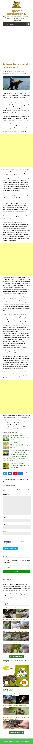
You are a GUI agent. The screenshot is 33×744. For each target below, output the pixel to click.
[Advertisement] (16, 43)
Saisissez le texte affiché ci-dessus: (20, 542)
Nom (4, 517)
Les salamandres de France (11, 608)
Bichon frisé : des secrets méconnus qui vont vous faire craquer (19, 437)
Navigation (10, 24)
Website (5, 531)
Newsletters (12, 741)
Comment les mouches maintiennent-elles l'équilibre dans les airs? (19, 465)
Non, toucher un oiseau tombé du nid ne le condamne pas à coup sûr (16, 718)
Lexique (6, 741)
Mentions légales (20, 741)
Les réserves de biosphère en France (14, 619)
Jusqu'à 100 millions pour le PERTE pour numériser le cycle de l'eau (20, 445)
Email (4, 524)
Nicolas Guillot (8, 71)
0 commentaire (22, 73)
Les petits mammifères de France (13, 643)
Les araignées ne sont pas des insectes (14, 705)
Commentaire (6, 494)
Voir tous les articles (16, 732)
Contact (27, 741)
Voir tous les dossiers (16, 656)
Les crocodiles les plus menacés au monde (16, 631)
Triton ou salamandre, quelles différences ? (16, 694)
